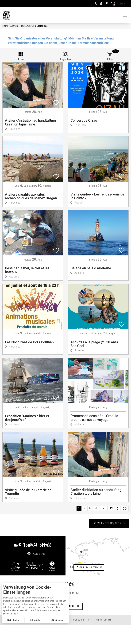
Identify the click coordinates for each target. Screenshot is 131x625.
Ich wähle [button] (35, 620)
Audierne (39, 553)
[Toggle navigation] (125, 15)
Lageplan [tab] (65, 59)
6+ (96, 508)
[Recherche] (108, 4)
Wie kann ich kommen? (90, 567)
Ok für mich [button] (57, 620)
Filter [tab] (110, 59)
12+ (103, 508)
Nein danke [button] (13, 620)
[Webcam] (102, 3)
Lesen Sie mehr (10, 613)
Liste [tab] (21, 59)
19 (111, 508)
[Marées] (95, 3)
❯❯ (125, 508)
